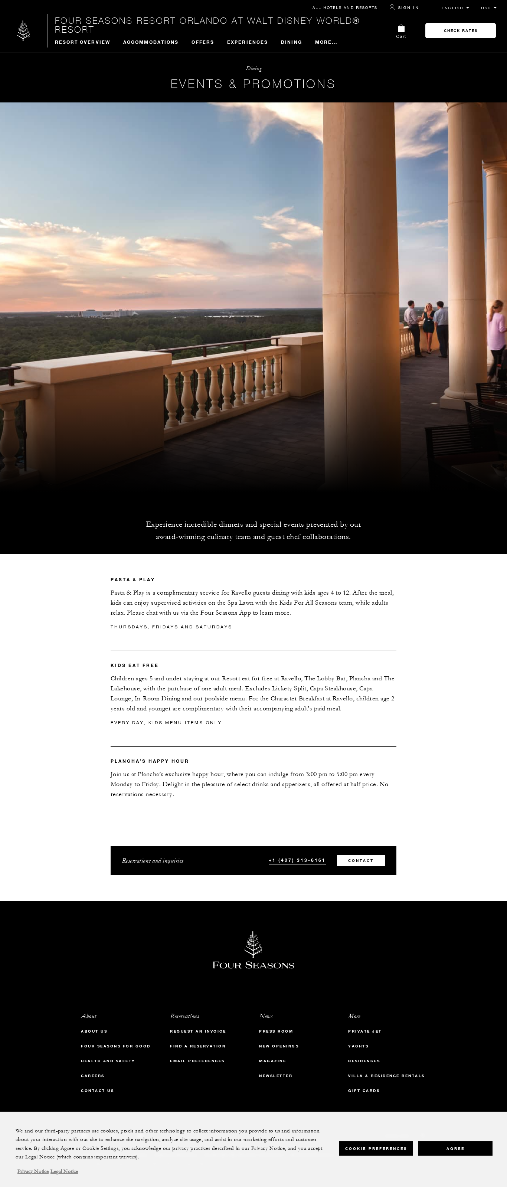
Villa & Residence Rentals (386, 1075)
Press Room (276, 1031)
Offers (203, 42)
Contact (361, 860)
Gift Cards (364, 1090)
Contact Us (97, 1090)
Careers (93, 1075)
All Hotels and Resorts (345, 7)
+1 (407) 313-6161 (297, 860)
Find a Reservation (198, 1046)
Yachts (358, 1046)
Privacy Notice (33, 1171)
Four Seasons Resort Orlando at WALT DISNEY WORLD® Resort (207, 25)
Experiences (247, 42)
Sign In (408, 7)
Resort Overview (83, 42)
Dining (291, 42)
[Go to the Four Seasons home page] (23, 30)
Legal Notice (64, 1171)
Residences (364, 1061)
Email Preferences (197, 1061)
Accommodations (151, 42)
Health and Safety (108, 1061)
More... (326, 42)
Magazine (272, 1061)
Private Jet (365, 1031)
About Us (94, 1031)
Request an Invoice (198, 1031)
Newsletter (275, 1075)
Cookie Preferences (376, 1148)
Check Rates (461, 30)
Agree (456, 1148)
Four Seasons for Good (116, 1046)
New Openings (279, 1046)
